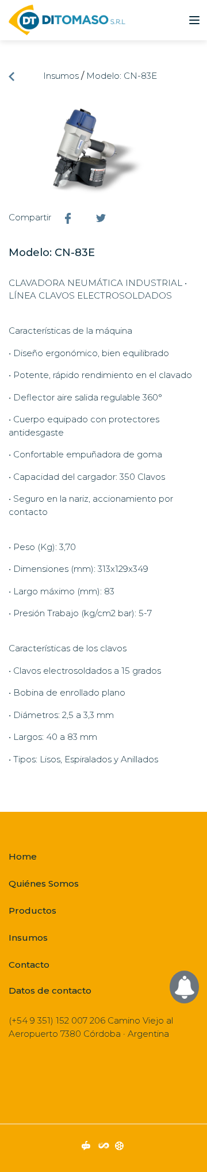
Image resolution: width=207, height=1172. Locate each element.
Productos (32, 910)
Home (23, 856)
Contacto (29, 964)
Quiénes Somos (44, 883)
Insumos (61, 75)
